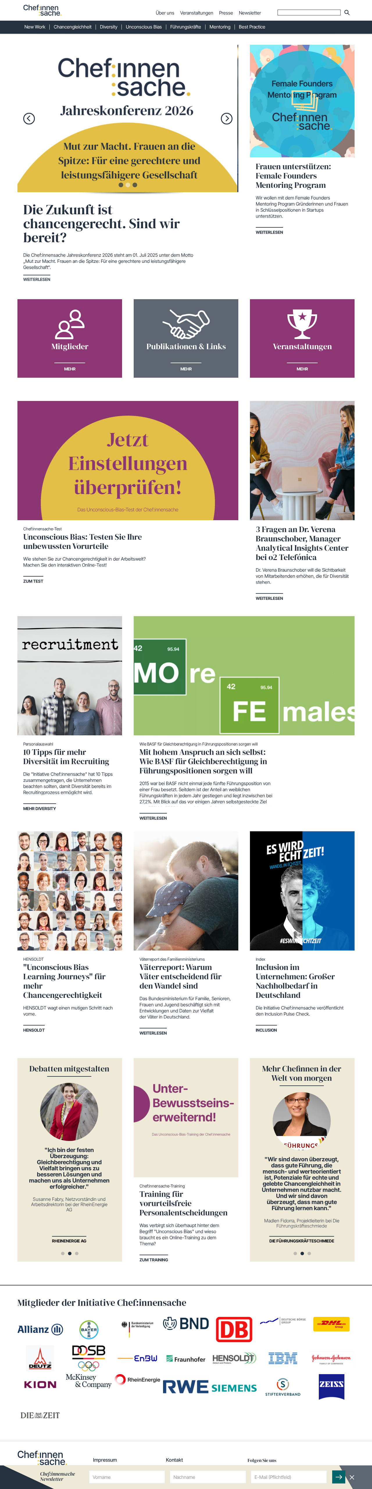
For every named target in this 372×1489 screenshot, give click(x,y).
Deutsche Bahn (76, 1240)
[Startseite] (42, 10)
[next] (227, 118)
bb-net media (309, 1240)
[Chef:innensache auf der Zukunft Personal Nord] (141, 118)
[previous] (29, 118)
